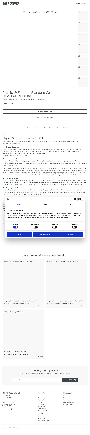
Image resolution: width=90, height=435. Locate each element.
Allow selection (45, 234)
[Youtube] (10, 409)
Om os (65, 396)
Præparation (41, 400)
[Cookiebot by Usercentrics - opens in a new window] (75, 199)
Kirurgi (40, 402)
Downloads (66, 400)
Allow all (70, 234)
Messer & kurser (42, 418)
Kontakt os (41, 416)
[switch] (35, 227)
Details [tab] (45, 204)
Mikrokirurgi (41, 406)
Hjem (4, 9)
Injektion (40, 396)
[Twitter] (13, 409)
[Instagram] (6, 409)
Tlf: (3, 402)
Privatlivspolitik (67, 404)
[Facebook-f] (3, 409)
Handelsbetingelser (68, 402)
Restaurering (41, 398)
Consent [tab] (18, 204)
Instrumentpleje (42, 410)
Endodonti (41, 404)
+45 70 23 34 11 (9, 402)
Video (65, 398)
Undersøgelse (42, 408)
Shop (8, 9)
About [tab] (71, 204)
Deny (19, 234)
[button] (78, 3)
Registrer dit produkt (43, 420)
